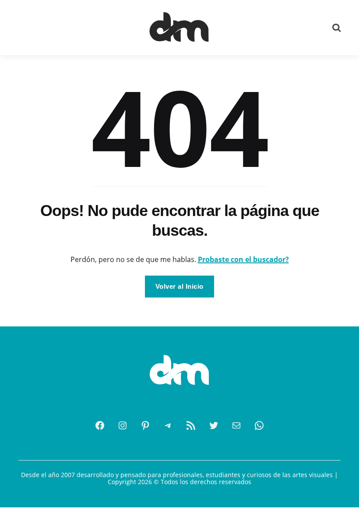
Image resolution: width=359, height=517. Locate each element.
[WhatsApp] (259, 425)
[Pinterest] (145, 425)
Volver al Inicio (179, 286)
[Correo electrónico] (236, 425)
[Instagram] (122, 425)
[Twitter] (213, 425)
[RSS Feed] (191, 425)
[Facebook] (100, 425)
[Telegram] (168, 425)
